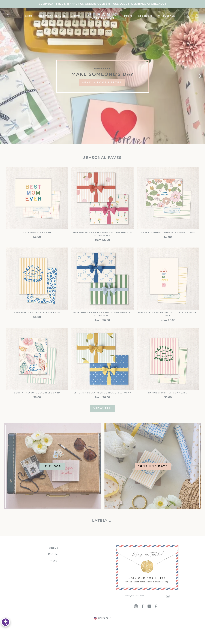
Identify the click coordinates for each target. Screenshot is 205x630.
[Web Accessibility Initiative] (5, 622)
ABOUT (76, 16)
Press (53, 560)
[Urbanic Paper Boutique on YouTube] (149, 606)
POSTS (128, 16)
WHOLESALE (166, 16)
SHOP (29, 16)
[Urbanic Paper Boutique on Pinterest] (156, 606)
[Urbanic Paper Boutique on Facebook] (142, 606)
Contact (53, 554)
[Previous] (5, 76)
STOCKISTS (145, 16)
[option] (102, 4)
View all (102, 408)
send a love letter (102, 82)
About (53, 547)
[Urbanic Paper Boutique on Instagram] (136, 606)
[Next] (199, 76)
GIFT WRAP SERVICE (52, 16)
